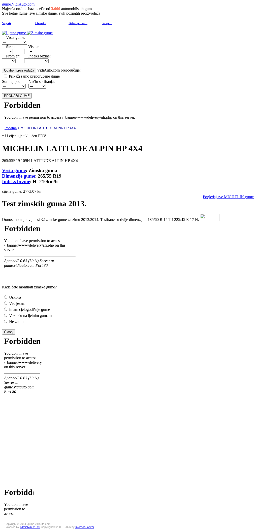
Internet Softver (84, 526)
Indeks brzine (16, 181)
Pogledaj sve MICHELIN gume (228, 197)
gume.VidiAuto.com (18, 4)
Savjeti (107, 23)
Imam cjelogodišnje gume (29, 309)
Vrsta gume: (15, 37)
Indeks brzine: (39, 56)
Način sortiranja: (41, 81)
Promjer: (13, 56)
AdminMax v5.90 (30, 526)
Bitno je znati (78, 23)
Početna (11, 128)
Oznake (40, 23)
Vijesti (6, 23)
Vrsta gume (14, 170)
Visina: (33, 47)
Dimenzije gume (18, 176)
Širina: (11, 47)
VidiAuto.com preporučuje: (59, 70)
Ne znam (15, 321)
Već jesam (16, 303)
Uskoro (14, 297)
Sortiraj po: (11, 81)
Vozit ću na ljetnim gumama (30, 315)
